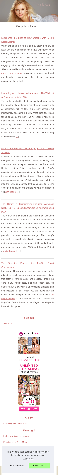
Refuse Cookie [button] (17, 466)
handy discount (9, 251)
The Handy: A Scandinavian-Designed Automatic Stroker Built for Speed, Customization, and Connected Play (27, 208)
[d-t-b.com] (29, 11)
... (24, 81)
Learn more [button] (28, 459)
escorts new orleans (11, 73)
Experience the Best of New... (15, 442)
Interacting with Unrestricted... (16, 423)
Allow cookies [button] (39, 466)
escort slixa (10, 192)
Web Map (7, 323)
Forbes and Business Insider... (16, 436)
